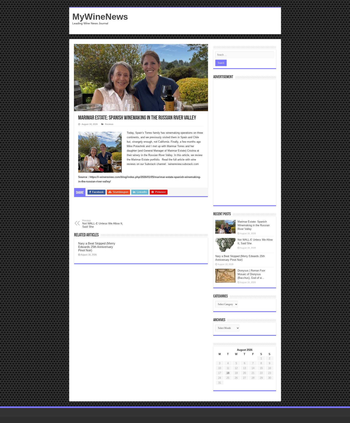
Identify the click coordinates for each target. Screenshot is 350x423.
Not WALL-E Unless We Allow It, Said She (102, 223)
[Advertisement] (204, 21)
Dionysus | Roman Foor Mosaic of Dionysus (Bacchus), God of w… (251, 274)
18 (227, 373)
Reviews (109, 124)
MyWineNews (100, 17)
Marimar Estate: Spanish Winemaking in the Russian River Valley (254, 225)
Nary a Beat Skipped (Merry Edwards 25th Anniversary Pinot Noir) (96, 247)
